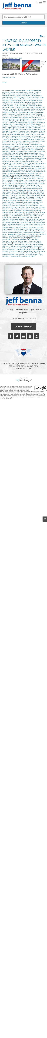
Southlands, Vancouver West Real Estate (20, 224)
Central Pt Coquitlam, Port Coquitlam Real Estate (19, 111)
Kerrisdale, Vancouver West (11, 163)
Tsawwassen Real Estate (15, 234)
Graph (13, 151)
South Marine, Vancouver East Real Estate (21, 221)
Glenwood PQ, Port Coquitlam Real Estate (15, 144)
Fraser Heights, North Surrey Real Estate (33, 138)
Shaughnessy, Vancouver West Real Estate (24, 216)
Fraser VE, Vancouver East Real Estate (33, 139)
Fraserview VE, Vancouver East (12, 141)
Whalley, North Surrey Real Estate (28, 253)
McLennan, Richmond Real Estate (25, 178)
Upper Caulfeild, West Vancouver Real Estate (22, 236)
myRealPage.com (23, 380)
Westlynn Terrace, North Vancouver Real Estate (17, 251)
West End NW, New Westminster (28, 248)
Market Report (7, 177)
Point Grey (5, 197)
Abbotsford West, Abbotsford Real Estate (28, 90)
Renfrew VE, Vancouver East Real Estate (25, 205)
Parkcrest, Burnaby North (19, 194)
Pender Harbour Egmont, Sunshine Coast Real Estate (27, 195)
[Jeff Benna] (16, 11)
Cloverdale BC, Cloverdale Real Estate (23, 116)
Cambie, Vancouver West (34, 102)
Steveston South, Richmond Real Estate (30, 226)
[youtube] (30, 336)
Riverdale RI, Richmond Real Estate (13, 207)
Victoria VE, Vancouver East (16, 244)
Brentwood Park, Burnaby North (28, 94)
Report (42, 205)
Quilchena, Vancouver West (11, 200)
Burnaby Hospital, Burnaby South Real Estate (22, 101)
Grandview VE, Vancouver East (23, 148)
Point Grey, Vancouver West (19, 197)
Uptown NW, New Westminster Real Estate (25, 239)
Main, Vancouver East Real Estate (23, 175)
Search (23, 23)
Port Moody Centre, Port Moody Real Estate (28, 199)
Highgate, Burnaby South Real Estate (27, 161)
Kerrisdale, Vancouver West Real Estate (33, 163)
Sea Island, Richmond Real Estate (34, 212)
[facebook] (10, 336)
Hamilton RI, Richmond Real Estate (27, 155)
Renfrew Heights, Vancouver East (31, 202)
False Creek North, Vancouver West (25, 133)
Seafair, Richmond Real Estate (13, 214)
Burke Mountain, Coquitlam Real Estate (23, 100)
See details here (8, 77)
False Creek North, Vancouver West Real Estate (23, 133)
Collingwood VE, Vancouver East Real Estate (16, 119)
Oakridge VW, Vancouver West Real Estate (31, 190)
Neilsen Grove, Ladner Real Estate (32, 187)
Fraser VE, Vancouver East (11, 139)
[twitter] (17, 336)
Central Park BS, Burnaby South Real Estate (31, 109)
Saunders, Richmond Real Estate (12, 212)
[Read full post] (11, 65)
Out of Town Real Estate (19, 192)
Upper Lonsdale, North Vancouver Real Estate (21, 237)
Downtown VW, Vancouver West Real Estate (27, 124)
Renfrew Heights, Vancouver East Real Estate (16, 204)
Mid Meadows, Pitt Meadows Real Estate (20, 182)
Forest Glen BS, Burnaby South (20, 136)
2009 (12, 90)
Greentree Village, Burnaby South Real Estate (30, 151)
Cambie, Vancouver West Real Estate (14, 104)
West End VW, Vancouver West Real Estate (30, 249)
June (41, 161)
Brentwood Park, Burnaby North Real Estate (16, 95)
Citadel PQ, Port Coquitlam (16, 114)
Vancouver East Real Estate (19, 241)
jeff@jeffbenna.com (23, 368)
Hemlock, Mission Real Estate (17, 160)
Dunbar (5, 126)
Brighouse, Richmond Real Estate (28, 97)
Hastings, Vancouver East (18, 158)
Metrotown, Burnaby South (15, 180)
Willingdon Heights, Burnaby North (13, 254)
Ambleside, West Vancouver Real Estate (15, 92)
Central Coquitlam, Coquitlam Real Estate (15, 107)
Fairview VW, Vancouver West (20, 131)
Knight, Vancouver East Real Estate (34, 168)
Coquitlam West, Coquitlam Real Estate (14, 121)
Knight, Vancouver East (15, 168)
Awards (31, 92)
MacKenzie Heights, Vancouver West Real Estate (23, 173)
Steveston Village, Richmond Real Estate (15, 227)
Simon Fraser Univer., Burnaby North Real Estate (22, 216)
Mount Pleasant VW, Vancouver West (14, 185)
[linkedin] (23, 336)
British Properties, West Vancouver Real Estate (23, 98)
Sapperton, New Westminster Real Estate (27, 210)
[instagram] (36, 336)
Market (37, 175)
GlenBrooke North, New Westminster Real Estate (23, 143)
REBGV (18, 202)
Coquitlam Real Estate (38, 119)
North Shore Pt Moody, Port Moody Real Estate (22, 188)
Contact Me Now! (23, 326)
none (4, 188)
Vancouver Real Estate (20, 243)
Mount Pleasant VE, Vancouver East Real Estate (30, 183)
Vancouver (6, 241)
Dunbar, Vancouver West (17, 126)
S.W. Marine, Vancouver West (20, 209)
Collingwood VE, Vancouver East (31, 117)
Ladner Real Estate (15, 58)
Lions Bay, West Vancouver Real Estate (28, 170)
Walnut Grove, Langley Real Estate (21, 246)
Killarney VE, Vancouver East (12, 165)
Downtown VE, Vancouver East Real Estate (22, 122)
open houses (6, 192)
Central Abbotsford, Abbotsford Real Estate (28, 106)
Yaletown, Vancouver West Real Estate (22, 256)
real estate (11, 202)
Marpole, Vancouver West (21, 177)
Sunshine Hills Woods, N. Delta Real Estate (24, 231)
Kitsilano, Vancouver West (16, 166)
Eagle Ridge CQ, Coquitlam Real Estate (20, 128)
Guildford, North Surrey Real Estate (13, 153)
